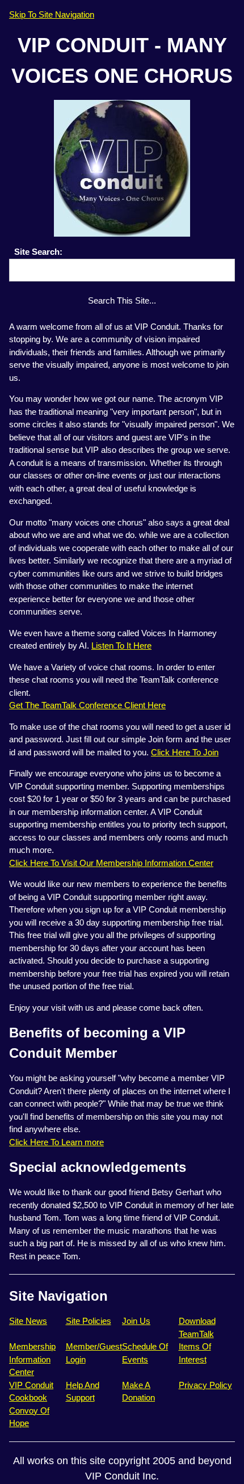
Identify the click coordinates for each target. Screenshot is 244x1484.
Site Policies (88, 1321)
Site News (28, 1321)
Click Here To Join (184, 752)
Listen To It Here (121, 645)
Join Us (136, 1321)
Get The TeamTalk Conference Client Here (87, 705)
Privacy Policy (205, 1385)
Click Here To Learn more (56, 1142)
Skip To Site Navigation (51, 14)
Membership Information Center (32, 1359)
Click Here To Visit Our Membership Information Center (111, 863)
